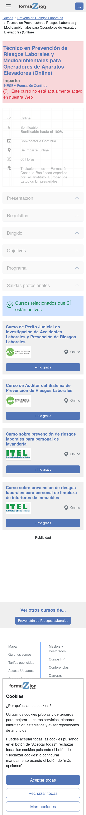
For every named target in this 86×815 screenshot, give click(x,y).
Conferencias (59, 667)
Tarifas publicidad (21, 662)
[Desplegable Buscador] (79, 6)
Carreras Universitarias (59, 677)
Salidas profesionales (28, 285)
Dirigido (14, 233)
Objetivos (16, 250)
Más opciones (43, 806)
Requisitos (17, 215)
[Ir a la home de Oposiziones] (32, 6)
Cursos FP (57, 659)
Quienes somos (20, 654)
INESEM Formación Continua (25, 85)
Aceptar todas (43, 780)
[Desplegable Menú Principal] (8, 6)
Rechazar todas (43, 793)
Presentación (20, 198)
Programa (17, 267)
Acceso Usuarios (21, 670)
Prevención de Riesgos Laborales (43, 620)
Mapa (12, 646)
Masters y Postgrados (57, 648)
